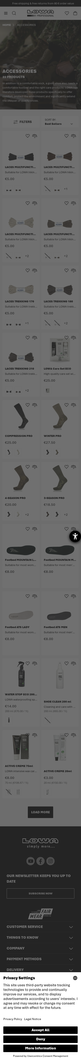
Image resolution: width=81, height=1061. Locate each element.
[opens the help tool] (75, 536)
